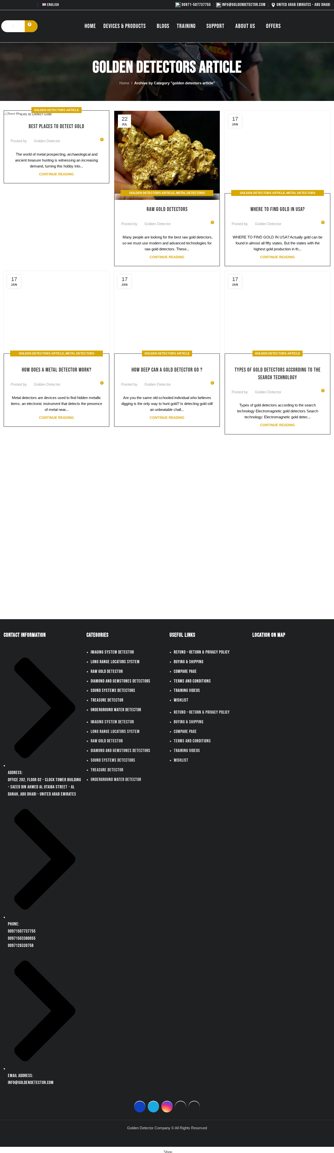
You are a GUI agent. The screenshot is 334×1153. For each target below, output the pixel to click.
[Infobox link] (193, 4)
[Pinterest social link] (79, 137)
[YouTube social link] (25, 4)
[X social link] (13, 4)
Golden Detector (47, 141)
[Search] (6, 26)
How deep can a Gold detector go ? (167, 370)
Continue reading (56, 174)
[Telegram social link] (91, 137)
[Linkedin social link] (85, 137)
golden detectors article (56, 110)
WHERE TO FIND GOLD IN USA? (277, 209)
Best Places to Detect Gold (56, 126)
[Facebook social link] (7, 4)
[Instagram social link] (19, 4)
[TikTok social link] (32, 4)
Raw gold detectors (167, 209)
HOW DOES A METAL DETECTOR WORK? (56, 370)
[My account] (19, 26)
